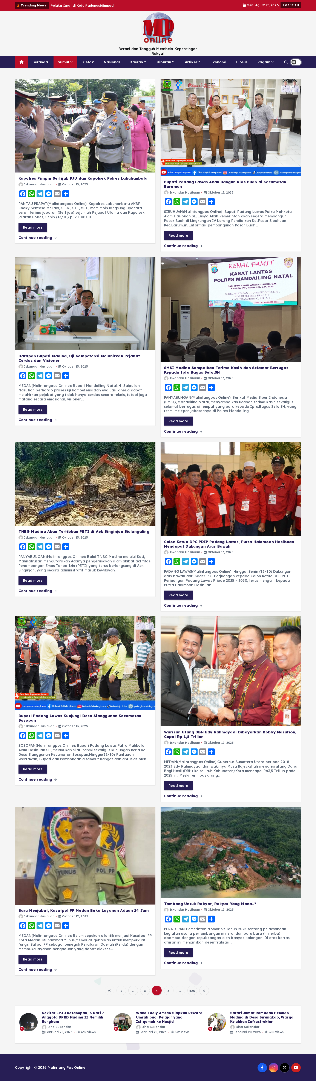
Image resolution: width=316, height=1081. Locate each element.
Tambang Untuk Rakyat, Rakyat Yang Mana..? (210, 903)
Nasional (112, 62)
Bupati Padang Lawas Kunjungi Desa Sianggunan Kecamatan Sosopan (79, 717)
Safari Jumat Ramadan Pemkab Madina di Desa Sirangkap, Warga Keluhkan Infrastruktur (167, 1017)
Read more (33, 227)
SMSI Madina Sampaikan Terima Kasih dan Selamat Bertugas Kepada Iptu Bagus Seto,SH (226, 369)
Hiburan (164, 62)
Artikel (191, 62)
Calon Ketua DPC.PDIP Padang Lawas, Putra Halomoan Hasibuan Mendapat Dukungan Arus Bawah (229, 543)
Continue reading (36, 237)
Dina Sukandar (59, 1027)
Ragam (264, 62)
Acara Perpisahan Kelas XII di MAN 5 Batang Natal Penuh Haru (262, 1015)
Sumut (63, 62)
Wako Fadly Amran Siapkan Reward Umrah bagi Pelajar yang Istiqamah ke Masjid (75, 1017)
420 (192, 991)
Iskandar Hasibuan (39, 184)
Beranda (40, 62)
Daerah (136, 62)
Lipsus (241, 62)
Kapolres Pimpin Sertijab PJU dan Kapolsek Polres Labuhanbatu (83, 178)
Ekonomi (218, 62)
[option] (63, 1022)
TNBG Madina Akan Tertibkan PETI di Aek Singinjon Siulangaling (83, 531)
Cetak (88, 62)
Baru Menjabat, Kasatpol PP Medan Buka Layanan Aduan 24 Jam (83, 910)
